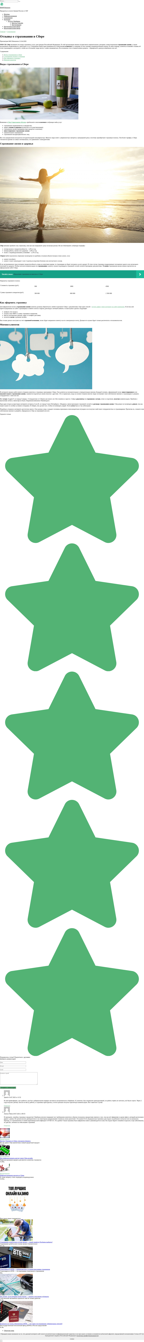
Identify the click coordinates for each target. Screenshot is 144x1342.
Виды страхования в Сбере (13, 55)
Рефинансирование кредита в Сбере (12, 1175)
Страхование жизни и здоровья (14, 56)
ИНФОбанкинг (5, 7)
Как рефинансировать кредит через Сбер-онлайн (16, 1158)
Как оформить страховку (12, 58)
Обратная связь (9, 1330)
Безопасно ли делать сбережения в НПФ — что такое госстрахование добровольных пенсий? (31, 1324)
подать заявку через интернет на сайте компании (108, 307)
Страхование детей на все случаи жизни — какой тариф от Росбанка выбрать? (26, 1242)
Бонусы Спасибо (17, 23)
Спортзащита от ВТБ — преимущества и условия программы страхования (25, 1269)
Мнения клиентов (10, 60)
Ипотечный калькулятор (12, 28)
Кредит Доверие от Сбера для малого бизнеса (15, 1141)
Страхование (8, 18)
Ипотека (7, 14)
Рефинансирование (10, 16)
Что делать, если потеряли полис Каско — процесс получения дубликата (24, 1296)
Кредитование (16, 25)
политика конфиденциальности (87, 1336)
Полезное (7, 19)
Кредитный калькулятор (12, 26)
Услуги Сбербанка (14, 21)
